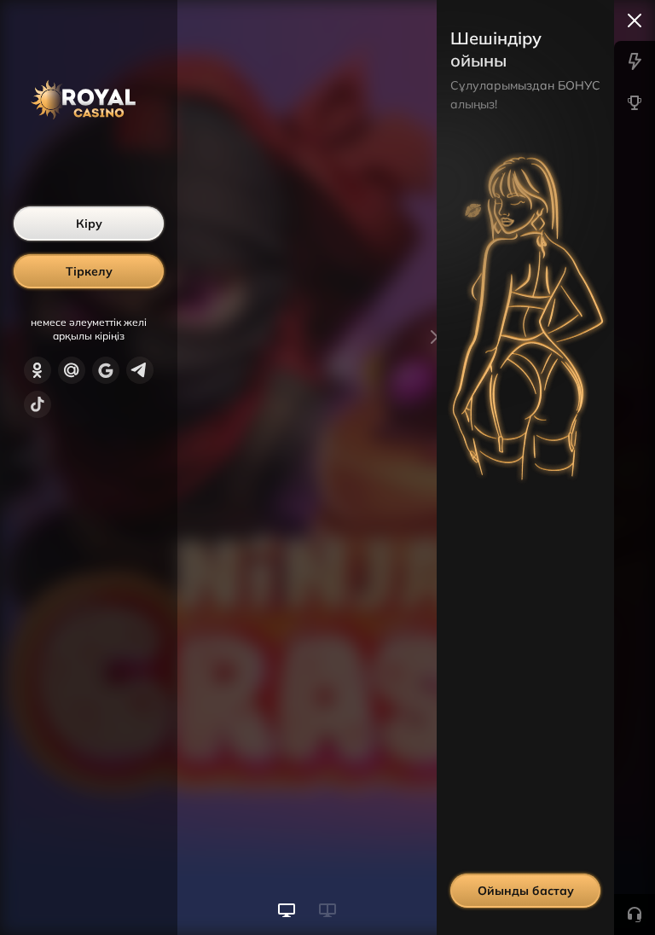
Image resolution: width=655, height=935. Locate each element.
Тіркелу (89, 271)
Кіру (89, 223)
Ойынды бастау (526, 890)
